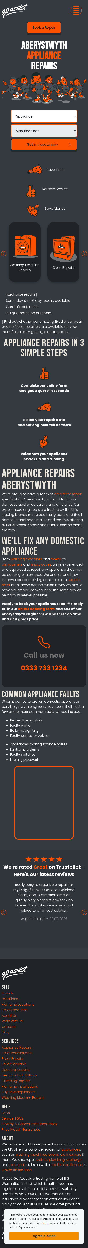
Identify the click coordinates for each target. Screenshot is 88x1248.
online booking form (36, 608)
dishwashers (12, 564)
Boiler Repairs (12, 1058)
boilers (42, 1159)
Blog (5, 1032)
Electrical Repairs (15, 1069)
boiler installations (67, 1164)
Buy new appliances (18, 1092)
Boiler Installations (16, 1053)
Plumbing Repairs (16, 1080)
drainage (74, 1159)
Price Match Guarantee (21, 1129)
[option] (25, 252)
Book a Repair (44, 27)
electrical (17, 1164)
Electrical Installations (19, 1075)
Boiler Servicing (14, 1064)
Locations (10, 998)
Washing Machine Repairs (23, 1097)
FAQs (6, 1112)
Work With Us (12, 1021)
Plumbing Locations (18, 1004)
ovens (56, 559)
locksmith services (17, 1169)
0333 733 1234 (44, 668)
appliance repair (68, 494)
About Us (9, 1015)
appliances (70, 1149)
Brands (7, 993)
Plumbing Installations (20, 1086)
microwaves (41, 564)
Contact (9, 1026)
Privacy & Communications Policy (29, 1123)
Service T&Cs (12, 1118)
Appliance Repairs (17, 1047)
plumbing (57, 1159)
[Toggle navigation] (76, 10)
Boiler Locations (15, 1010)
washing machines (26, 559)
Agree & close (44, 1236)
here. (45, 1223)
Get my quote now (42, 144)
